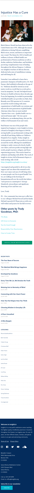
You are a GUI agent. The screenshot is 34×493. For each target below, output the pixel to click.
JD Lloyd (3, 367)
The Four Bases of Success (10, 260)
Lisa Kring (3, 372)
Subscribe (7, 488)
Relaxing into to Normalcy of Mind (13, 287)
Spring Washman (5, 393)
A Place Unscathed (7, 314)
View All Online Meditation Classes (17, 242)
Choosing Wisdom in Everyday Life (13, 308)
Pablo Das (3, 380)
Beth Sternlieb (4, 337)
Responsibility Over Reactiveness (11, 229)
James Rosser (4, 363)
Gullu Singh (4, 355)
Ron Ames (3, 385)
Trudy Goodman (5, 397)
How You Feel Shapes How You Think (14, 301)
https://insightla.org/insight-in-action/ (14, 162)
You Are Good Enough (8, 225)
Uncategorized (4, 402)
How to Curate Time (8, 233)
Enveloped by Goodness (9, 274)
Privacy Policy (14, 441)
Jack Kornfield (4, 359)
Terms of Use (5, 441)
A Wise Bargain (6, 321)
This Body (4, 217)
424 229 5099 (10, 477)
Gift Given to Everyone (8, 221)
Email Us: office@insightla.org (10, 479)
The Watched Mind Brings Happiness (14, 267)
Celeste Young (4, 342)
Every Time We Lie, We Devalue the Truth (15, 281)
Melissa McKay (4, 376)
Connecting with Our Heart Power (13, 294)
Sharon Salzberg (5, 389)
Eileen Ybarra (4, 350)
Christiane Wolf (4, 346)
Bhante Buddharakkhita (6, 333)
